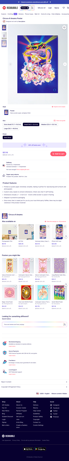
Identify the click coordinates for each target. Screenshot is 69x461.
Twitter (55, 411)
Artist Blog (19, 422)
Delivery (35, 405)
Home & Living (45, 14)
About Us (19, 405)
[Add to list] (64, 27)
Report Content (6, 382)
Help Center (37, 411)
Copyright (36, 419)
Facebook (56, 408)
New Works (5, 411)
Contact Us (36, 422)
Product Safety (38, 416)
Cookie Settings (38, 425)
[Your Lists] (64, 8)
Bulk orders (5, 425)
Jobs (17, 419)
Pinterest (56, 417)
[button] (34, 2)
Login (4, 419)
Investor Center (21, 408)
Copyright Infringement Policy (10, 387)
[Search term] (32, 7)
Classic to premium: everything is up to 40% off (34, 2)
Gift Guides (5, 405)
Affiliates (19, 413)
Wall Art (37, 14)
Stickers (21, 14)
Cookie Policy (45, 440)
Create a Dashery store (21, 426)
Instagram (56, 405)
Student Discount (7, 416)
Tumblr (55, 414)
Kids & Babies (56, 14)
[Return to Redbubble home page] (10, 7)
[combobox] (27, 7)
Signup (4, 422)
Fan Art (4, 408)
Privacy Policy (16, 440)
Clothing (12, 14)
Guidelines (36, 413)
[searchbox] (34, 324)
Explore (3, 14)
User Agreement (6, 440)
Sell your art (20, 416)
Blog (3, 413)
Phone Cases (29, 14)
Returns (35, 408)
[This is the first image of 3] (10, 64)
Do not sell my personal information (31, 440)
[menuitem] (3, 14)
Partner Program (21, 411)
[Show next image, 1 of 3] (65, 64)
